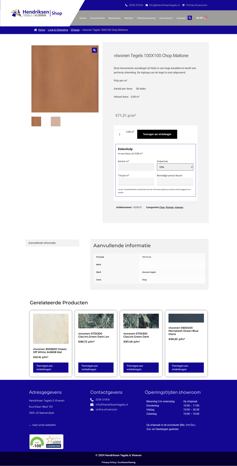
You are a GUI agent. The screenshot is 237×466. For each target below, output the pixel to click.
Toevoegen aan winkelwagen (157, 134)
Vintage (75, 29)
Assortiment (97, 18)
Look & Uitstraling (58, 29)
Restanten (115, 18)
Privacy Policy (109, 462)
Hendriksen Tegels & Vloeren (123, 455)
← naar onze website (42, 425)
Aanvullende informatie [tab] (42, 242)
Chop (162, 207)
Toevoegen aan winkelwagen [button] (44, 367)
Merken (128, 18)
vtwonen (179, 207)
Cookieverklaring (126, 462)
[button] (190, 18)
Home (41, 29)
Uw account (166, 18)
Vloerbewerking (146, 18)
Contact (181, 18)
